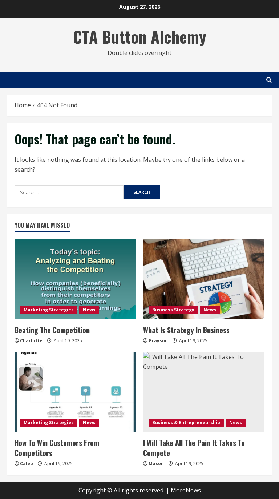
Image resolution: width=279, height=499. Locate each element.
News (89, 310)
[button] (15, 80)
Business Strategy (173, 310)
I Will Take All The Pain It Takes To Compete (194, 447)
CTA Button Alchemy (139, 36)
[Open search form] (269, 80)
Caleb (26, 463)
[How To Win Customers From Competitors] (75, 392)
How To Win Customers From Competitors (57, 447)
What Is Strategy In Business (186, 329)
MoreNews (186, 490)
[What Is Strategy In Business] (203, 279)
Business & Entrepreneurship (186, 422)
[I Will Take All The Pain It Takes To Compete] (203, 392)
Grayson (158, 341)
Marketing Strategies (49, 310)
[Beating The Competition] (75, 279)
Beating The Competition (52, 329)
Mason (156, 463)
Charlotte (31, 341)
